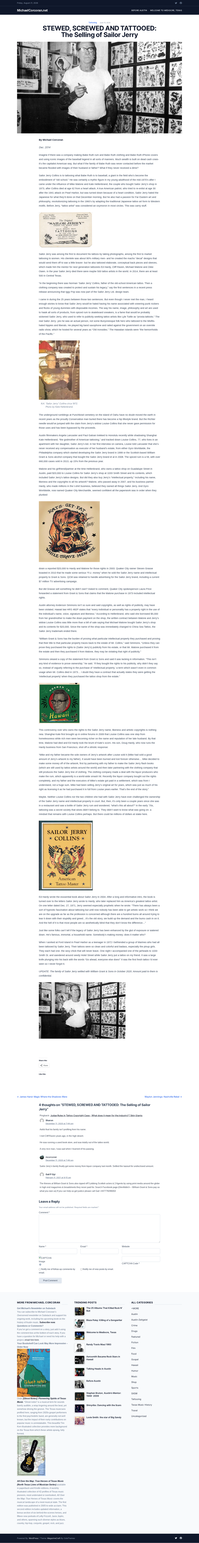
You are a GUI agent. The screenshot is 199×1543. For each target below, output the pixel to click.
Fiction (134, 1342)
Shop (134, 1382)
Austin (134, 1314)
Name (42, 1246)
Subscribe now (47, 1322)
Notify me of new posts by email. (98, 1269)
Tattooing (93, 22)
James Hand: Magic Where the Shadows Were (42, 1096)
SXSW (134, 1393)
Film (133, 1348)
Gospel (134, 1359)
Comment (44, 1212)
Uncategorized (138, 1416)
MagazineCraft (53, 1538)
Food (133, 1353)
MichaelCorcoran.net (32, 10)
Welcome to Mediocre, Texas (166, 10)
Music (134, 1376)
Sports (134, 1387)
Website (126, 1246)
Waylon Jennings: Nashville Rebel (163, 1096)
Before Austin (139, 10)
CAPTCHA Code (130, 1263)
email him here (32, 1340)
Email (83, 1246)
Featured (135, 1336)
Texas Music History (141, 1404)
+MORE (135, 1308)
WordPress (33, 1538)
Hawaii (134, 1365)
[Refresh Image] (58, 1264)
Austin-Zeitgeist (139, 1319)
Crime (134, 1325)
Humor (134, 1370)
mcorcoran (51, 1157)
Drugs (134, 1331)
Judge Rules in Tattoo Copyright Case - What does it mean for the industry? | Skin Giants (96, 1115)
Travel (134, 1410)
